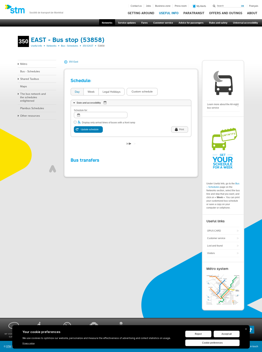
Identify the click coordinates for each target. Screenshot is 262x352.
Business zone (163, 6)
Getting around (141, 13)
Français (253, 6)
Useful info (169, 13)
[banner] (34, 10)
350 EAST (88, 46)
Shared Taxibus (29, 78)
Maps (23, 86)
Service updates (127, 22)
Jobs (148, 6)
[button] (142, 92)
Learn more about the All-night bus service (223, 106)
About (252, 13)
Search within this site (214, 6)
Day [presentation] (77, 91)
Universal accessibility (245, 22)
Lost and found (215, 245)
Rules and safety (218, 22)
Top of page (52, 168)
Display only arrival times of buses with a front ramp (108, 122)
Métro (23, 63)
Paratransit (193, 13)
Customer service (163, 22)
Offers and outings (225, 13)
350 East (73, 61)
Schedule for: (81, 110)
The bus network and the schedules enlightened (33, 97)
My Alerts (201, 6)
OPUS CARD (214, 230)
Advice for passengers (191, 22)
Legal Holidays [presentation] (111, 91)
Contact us (136, 6)
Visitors (211, 253)
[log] (101, 115)
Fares (144, 22)
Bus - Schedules (69, 46)
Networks (107, 22)
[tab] (77, 92)
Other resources (30, 115)
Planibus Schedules (32, 108)
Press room (181, 6)
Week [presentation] (91, 91)
